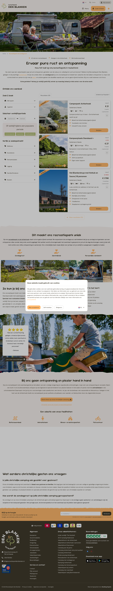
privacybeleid (31, 299)
